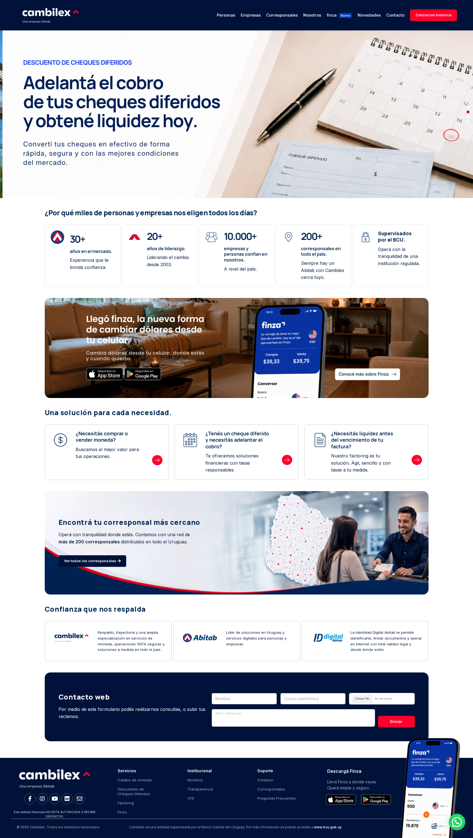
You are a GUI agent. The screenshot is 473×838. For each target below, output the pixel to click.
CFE (190, 798)
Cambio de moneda (135, 780)
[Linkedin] (67, 798)
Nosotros (195, 780)
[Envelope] (79, 798)
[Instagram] (42, 798)
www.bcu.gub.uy (328, 827)
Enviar (396, 721)
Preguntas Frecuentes (276, 798)
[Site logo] (50, 14)
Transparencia (200, 789)
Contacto (265, 780)
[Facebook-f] (29, 798)
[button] (468, 107)
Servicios (127, 770)
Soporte (265, 770)
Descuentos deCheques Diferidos (134, 791)
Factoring (126, 803)
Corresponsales (271, 789)
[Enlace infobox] (96, 445)
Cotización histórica (433, 15)
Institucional (199, 770)
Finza (122, 812)
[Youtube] (54, 798)
